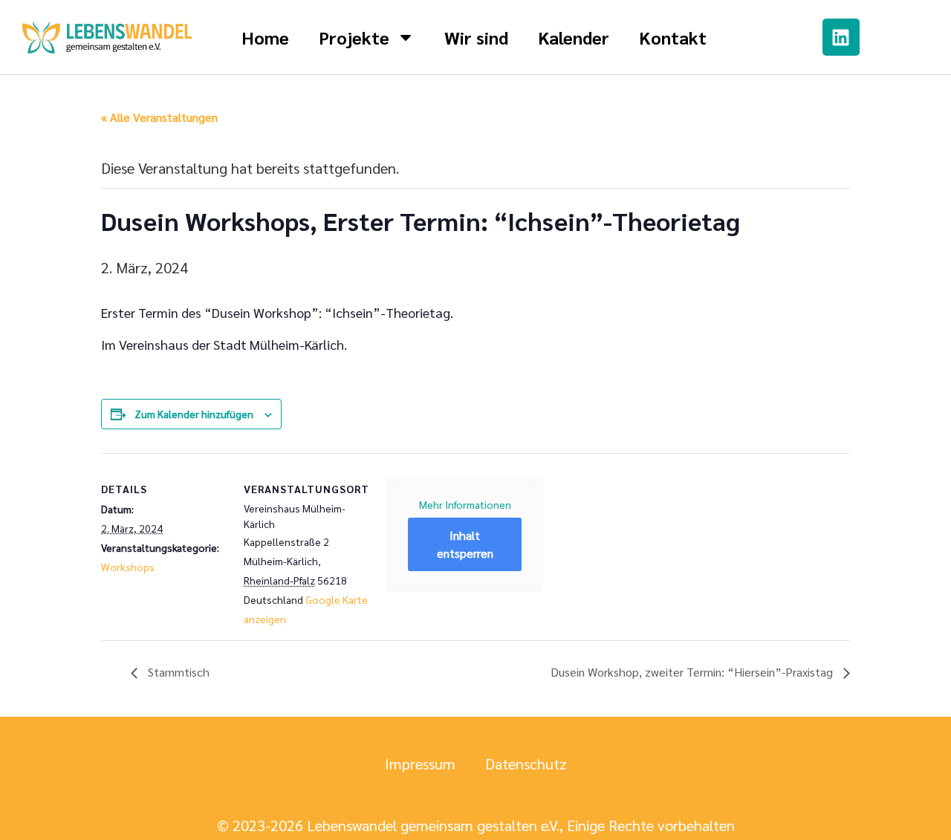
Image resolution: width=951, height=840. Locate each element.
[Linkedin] (841, 37)
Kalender (573, 37)
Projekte (354, 37)
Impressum (420, 763)
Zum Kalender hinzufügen (193, 413)
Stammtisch (177, 672)
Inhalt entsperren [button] (465, 544)
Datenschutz (526, 763)
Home (265, 37)
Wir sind (476, 37)
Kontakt (673, 37)
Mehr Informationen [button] (465, 504)
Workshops (128, 566)
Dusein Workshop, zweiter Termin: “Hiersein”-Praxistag (693, 672)
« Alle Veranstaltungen (159, 117)
